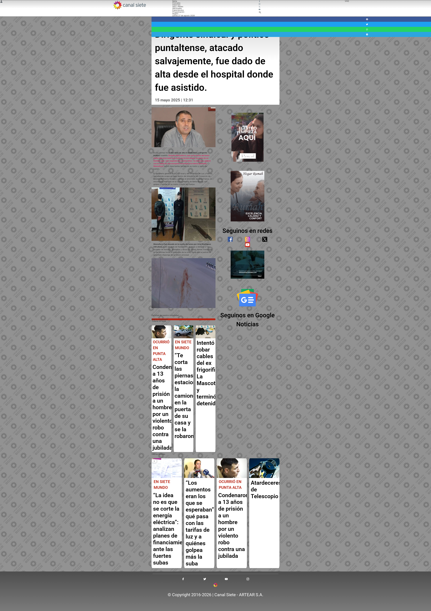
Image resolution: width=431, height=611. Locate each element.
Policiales (176, 3)
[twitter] (264, 239)
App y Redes (177, 6)
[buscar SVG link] (260, 12)
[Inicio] (129, 5)
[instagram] (247, 239)
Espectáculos (178, 10)
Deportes (176, 5)
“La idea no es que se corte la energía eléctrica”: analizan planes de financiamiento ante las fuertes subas (172, 529)
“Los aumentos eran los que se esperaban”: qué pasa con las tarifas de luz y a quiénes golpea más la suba (201, 523)
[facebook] (230, 239)
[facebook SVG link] (260, 1)
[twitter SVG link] (260, 7)
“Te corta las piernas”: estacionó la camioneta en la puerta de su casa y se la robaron (188, 395)
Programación (178, 12)
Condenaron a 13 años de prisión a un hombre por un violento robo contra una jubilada (168, 407)
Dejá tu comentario (160, 319)
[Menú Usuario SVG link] (1, 2)
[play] (176, 328)
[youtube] (247, 244)
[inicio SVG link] (215, 585)
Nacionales (177, 8)
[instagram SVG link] (260, 4)
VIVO (347, 1)
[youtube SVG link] (260, 9)
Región (175, 14)
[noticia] (161, 331)
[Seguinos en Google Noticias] (247, 297)
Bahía (174, 1)
